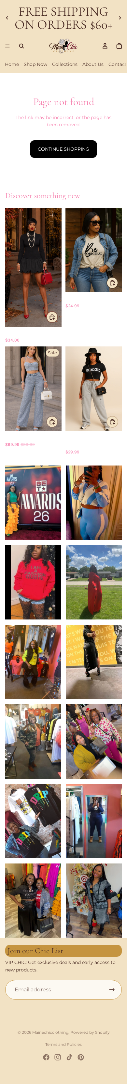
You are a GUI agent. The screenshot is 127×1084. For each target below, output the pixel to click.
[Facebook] (46, 1057)
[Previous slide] (7, 18)
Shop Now (35, 64)
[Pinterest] (81, 1057)
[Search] (21, 46)
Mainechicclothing (50, 1032)
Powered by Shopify (90, 1032)
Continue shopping (63, 149)
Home (12, 64)
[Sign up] (112, 990)
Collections (65, 64)
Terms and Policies (63, 1044)
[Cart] (119, 46)
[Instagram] (58, 1057)
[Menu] (7, 45)
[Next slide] (120, 18)
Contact (117, 64)
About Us (93, 64)
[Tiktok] (69, 1057)
